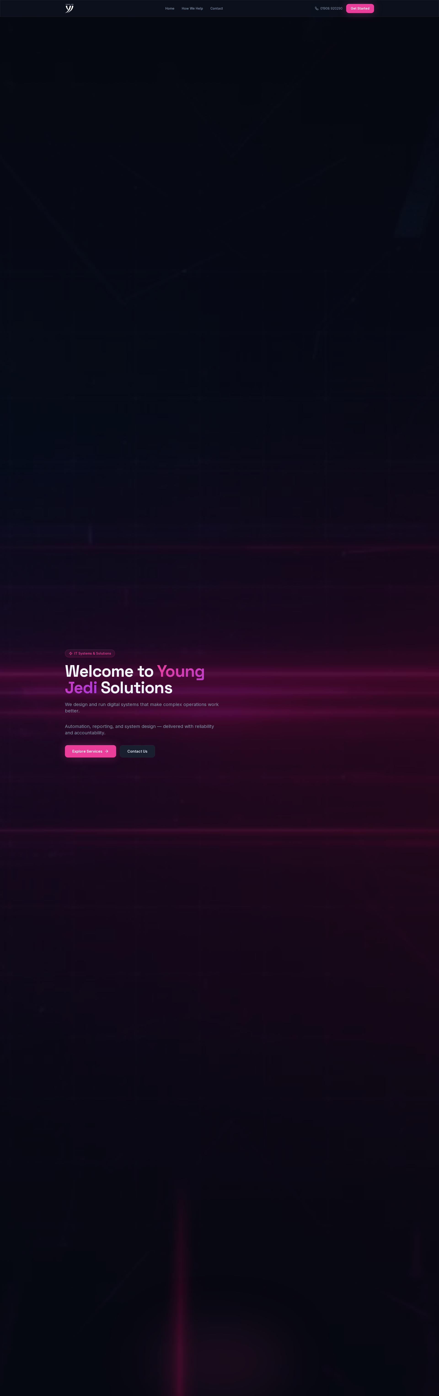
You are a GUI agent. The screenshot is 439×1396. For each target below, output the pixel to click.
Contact (216, 8)
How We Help (192, 8)
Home (169, 8)
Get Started (360, 8)
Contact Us (137, 751)
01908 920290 (331, 8)
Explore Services (87, 751)
